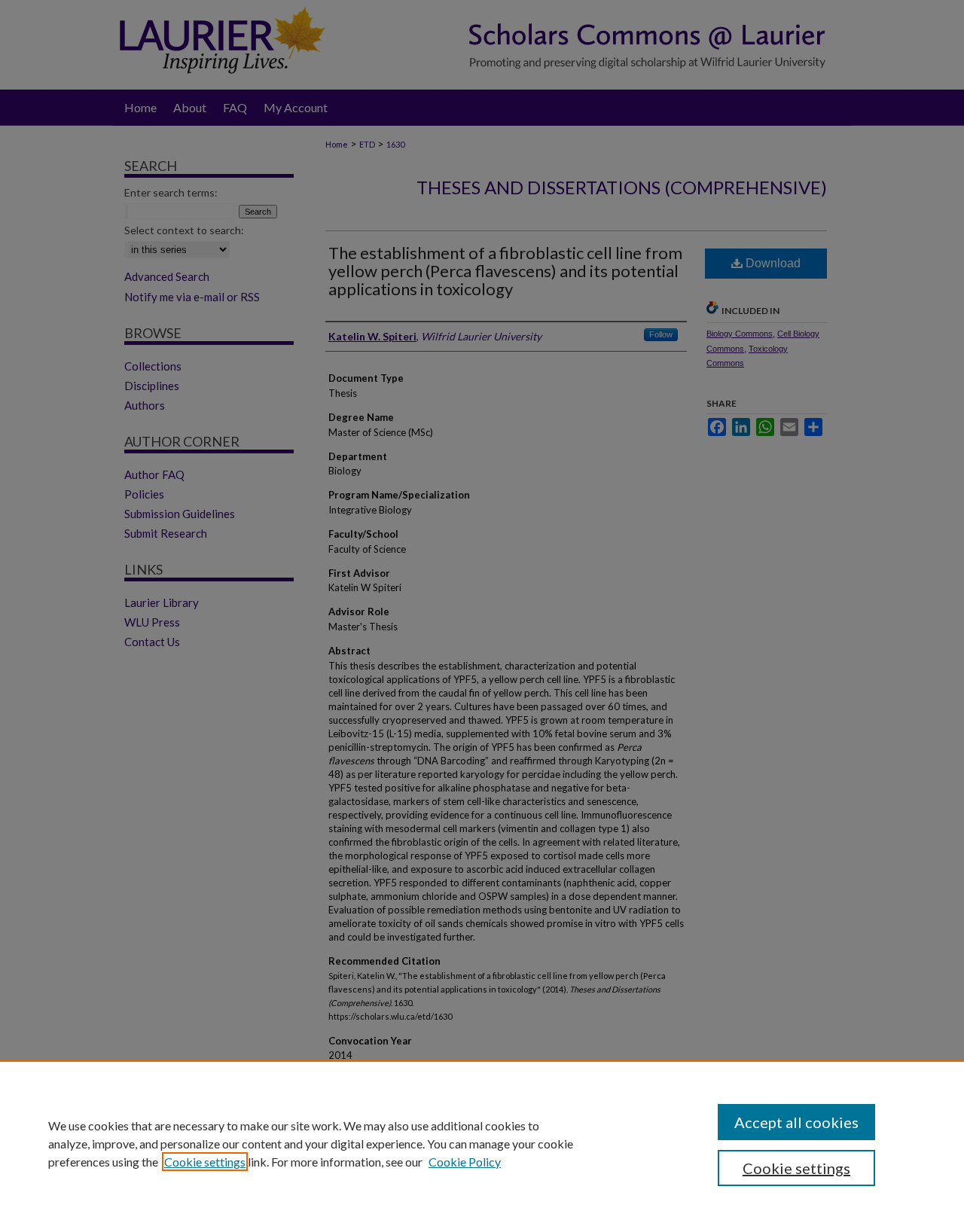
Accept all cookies (796, 1122)
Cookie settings (205, 1161)
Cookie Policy (465, 1161)
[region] (482, 1143)
